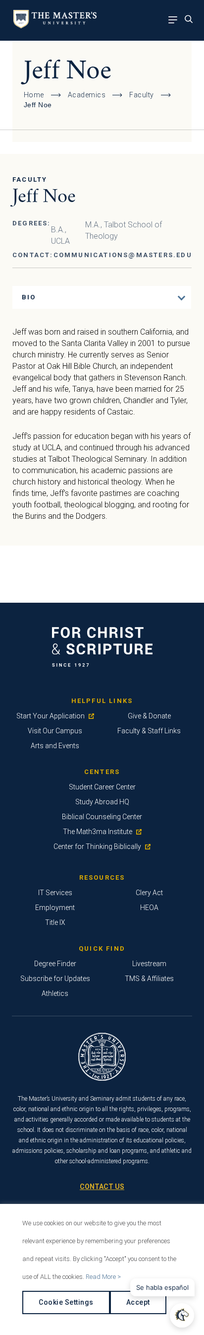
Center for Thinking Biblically (97, 846)
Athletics (55, 993)
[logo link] (53, 25)
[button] (182, 1315)
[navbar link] (175, 20)
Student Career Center (102, 787)
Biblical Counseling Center (102, 817)
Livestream (149, 964)
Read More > (103, 1276)
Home (34, 95)
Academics (87, 95)
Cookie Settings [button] (66, 1302)
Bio (29, 297)
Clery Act (149, 893)
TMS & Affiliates (149, 979)
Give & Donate (149, 716)
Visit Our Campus (55, 731)
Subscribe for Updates (55, 979)
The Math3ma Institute (97, 832)
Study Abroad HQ (102, 802)
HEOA (149, 908)
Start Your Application (50, 716)
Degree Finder (55, 964)
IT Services (55, 893)
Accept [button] (138, 1302)
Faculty (141, 95)
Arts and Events (55, 746)
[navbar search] (191, 20)
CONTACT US (102, 1187)
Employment (55, 908)
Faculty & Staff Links (149, 731)
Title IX (55, 922)
